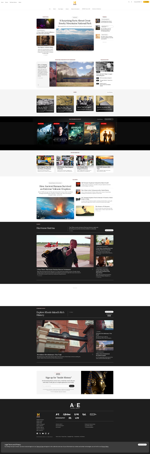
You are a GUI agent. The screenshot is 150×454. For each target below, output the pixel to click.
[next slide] (115, 133)
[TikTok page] (48, 433)
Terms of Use (40, 446)
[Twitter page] (40, 433)
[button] (50, 85)
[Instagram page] (45, 433)
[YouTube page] (43, 433)
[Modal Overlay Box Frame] (75, 382)
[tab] (50, 9)
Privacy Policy (105, 446)
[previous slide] (34, 133)
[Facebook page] (37, 433)
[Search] (128, 1)
